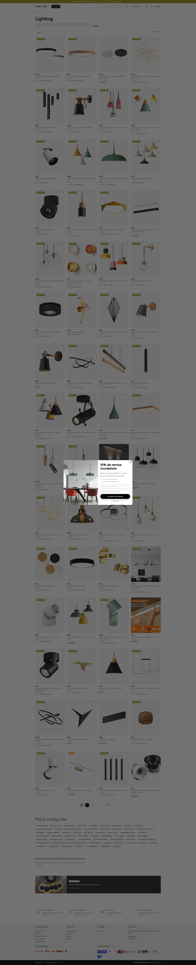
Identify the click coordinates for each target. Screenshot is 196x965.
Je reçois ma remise (115, 496)
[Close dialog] (130, 462)
